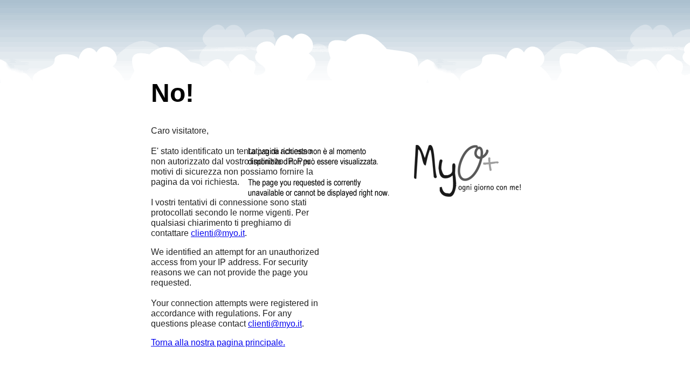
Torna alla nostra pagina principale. (218, 342)
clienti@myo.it (218, 233)
